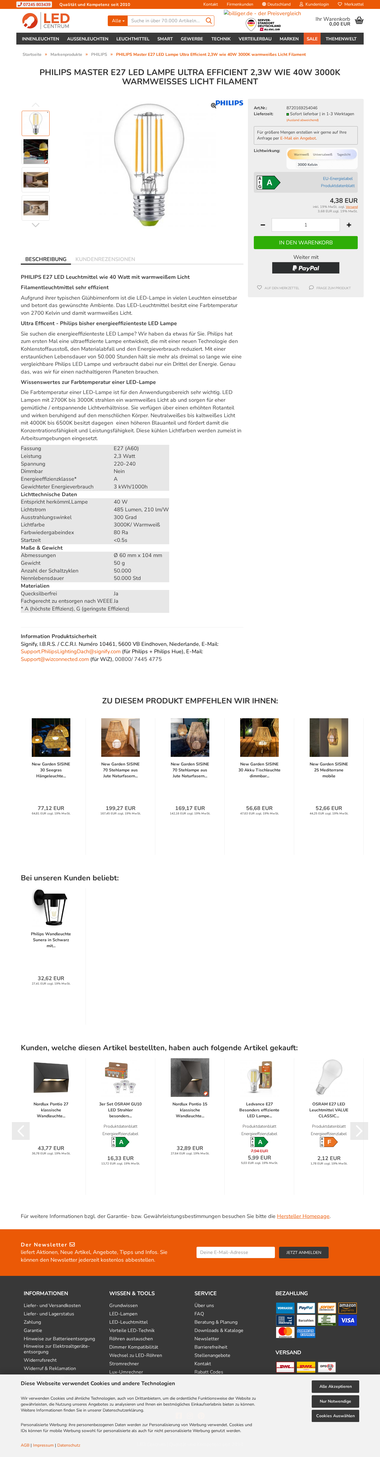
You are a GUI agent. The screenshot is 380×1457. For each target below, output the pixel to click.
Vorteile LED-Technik (132, 1330)
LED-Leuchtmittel (128, 1322)
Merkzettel (353, 4)
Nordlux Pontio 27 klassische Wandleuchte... (51, 1110)
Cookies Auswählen (335, 1416)
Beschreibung (45, 259)
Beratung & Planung (216, 1322)
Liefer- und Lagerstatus (49, 1314)
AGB (25, 1445)
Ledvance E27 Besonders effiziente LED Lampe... (259, 1110)
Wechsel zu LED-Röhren (135, 1355)
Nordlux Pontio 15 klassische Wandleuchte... (189, 1110)
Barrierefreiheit (210, 1347)
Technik (221, 39)
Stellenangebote (212, 1355)
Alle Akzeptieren (335, 1386)
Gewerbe (192, 39)
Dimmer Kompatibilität (133, 1347)
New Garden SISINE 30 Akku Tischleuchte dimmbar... (259, 770)
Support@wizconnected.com (55, 659)
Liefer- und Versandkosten (52, 1306)
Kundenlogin (316, 4)
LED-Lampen (123, 1314)
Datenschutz (68, 1445)
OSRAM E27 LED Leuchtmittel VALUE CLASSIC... (328, 1110)
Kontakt (210, 4)
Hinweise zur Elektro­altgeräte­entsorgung (57, 1349)
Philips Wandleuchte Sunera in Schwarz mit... (51, 940)
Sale (312, 39)
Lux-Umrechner (126, 1372)
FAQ (199, 1314)
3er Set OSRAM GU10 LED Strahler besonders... (120, 1110)
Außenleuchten (87, 39)
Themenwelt (341, 39)
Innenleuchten (40, 39)
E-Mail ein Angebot (298, 138)
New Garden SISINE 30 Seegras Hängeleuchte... (51, 770)
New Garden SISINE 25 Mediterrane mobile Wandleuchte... (329, 770)
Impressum (43, 1445)
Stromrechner (124, 1364)
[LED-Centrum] (60, 21)
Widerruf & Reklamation (50, 1368)
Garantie (33, 1330)
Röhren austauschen (131, 1339)
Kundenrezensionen (105, 259)
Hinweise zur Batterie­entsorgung (59, 1339)
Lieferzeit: (263, 114)
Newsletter (206, 1339)
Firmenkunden (240, 4)
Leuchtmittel (132, 39)
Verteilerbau (255, 39)
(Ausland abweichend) (302, 120)
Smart (165, 39)
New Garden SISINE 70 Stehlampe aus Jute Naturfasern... (120, 770)
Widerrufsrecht (40, 1360)
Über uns (204, 1306)
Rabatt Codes (208, 1372)
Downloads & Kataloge (218, 1330)
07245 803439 (36, 4)
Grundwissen (123, 1306)
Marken (289, 39)
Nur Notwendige (335, 1401)
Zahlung (32, 1322)
